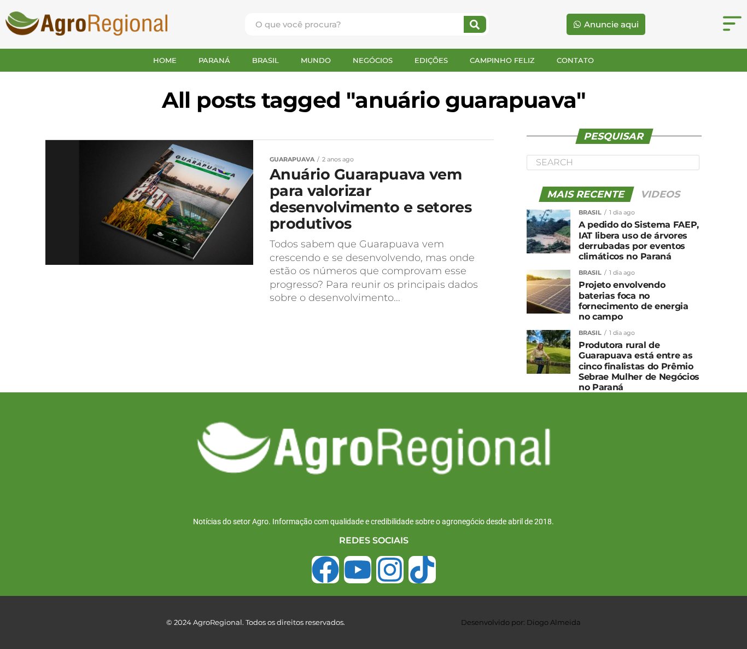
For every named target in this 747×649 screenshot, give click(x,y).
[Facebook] (325, 569)
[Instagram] (390, 569)
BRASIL (265, 60)
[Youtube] (357, 569)
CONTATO (575, 60)
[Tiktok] (422, 569)
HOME (165, 60)
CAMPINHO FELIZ (502, 60)
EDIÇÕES (431, 60)
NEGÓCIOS (373, 60)
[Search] (475, 24)
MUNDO (316, 60)
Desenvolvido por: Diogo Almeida (521, 622)
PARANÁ (214, 60)
